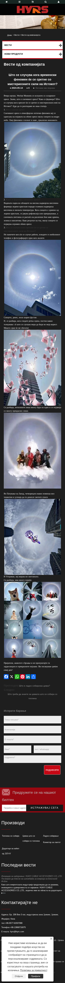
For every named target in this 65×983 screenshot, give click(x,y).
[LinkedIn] (28, 676)
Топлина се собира (10, 836)
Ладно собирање (50, 836)
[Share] (33, 676)
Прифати (35, 976)
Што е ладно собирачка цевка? (34, 686)
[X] (11, 676)
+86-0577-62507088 (13, 923)
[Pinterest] (22, 676)
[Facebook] (6, 676)
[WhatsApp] (17, 676)
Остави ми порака (45, 88)
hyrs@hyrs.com (17, 931)
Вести (17, 35)
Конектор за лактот (52, 842)
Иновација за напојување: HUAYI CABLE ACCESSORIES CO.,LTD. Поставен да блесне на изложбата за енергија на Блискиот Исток (31, 878)
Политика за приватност (33, 970)
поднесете (52, 769)
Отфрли (19, 976)
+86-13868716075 (18, 927)
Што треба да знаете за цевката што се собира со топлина (32, 696)
